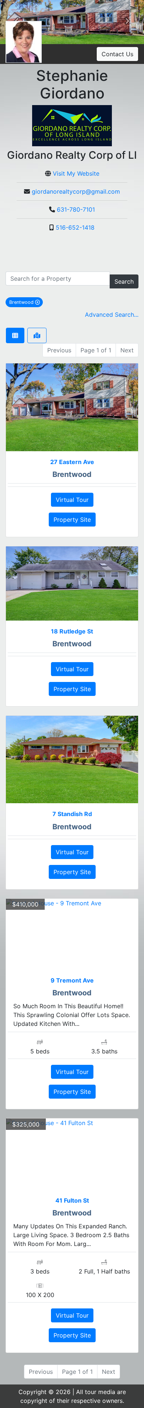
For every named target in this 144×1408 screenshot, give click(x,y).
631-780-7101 (76, 209)
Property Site (72, 519)
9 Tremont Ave (72, 980)
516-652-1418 (75, 227)
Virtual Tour (72, 499)
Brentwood (26, 302)
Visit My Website (76, 173)
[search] (58, 278)
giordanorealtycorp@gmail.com (76, 191)
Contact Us (117, 54)
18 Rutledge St (72, 631)
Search (124, 281)
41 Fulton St (72, 1200)
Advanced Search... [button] (111, 314)
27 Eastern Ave (72, 462)
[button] (127, 22)
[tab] (15, 335)
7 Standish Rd (72, 814)
